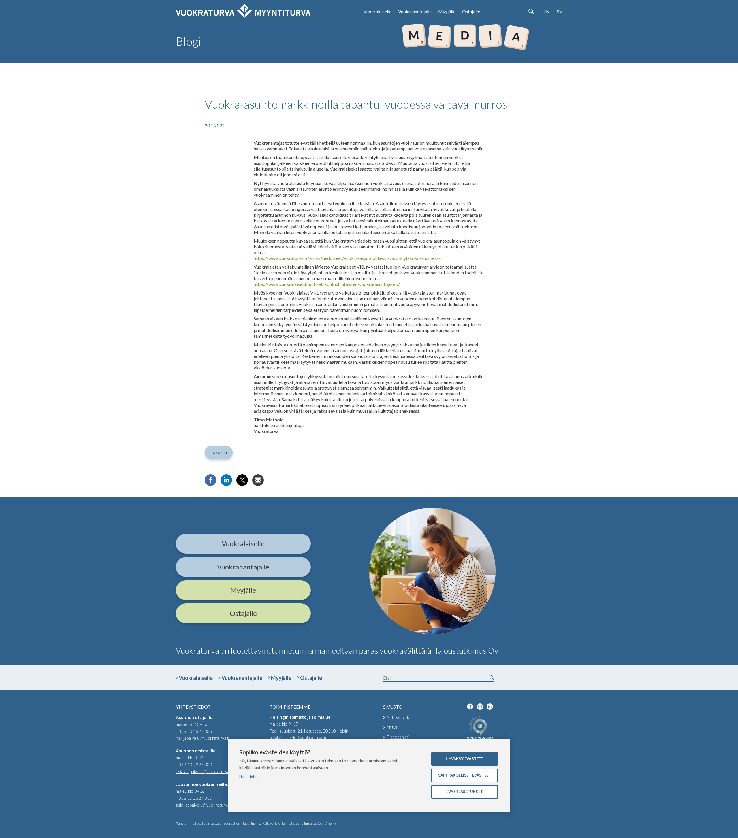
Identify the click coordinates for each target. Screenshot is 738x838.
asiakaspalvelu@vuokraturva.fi (204, 771)
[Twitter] (242, 484)
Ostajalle (471, 11)
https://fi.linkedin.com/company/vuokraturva (490, 706)
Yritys (392, 727)
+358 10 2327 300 (194, 764)
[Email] (258, 484)
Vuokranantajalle (415, 11)
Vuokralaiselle (377, 11)
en (546, 11)
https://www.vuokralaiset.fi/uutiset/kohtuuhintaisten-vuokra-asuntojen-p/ (327, 284)
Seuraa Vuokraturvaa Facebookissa (470, 706)
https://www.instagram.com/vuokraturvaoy (480, 706)
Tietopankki (398, 736)
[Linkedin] (226, 484)
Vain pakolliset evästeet (464, 775)
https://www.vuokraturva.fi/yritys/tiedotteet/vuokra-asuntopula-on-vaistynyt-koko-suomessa (347, 258)
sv (559, 11)
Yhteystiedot (399, 717)
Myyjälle (446, 11)
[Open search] (531, 11)
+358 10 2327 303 (194, 731)
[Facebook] (210, 484)
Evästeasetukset (464, 791)
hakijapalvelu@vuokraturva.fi (202, 738)
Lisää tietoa (249, 776)
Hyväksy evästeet (464, 758)
